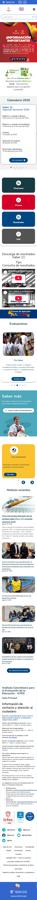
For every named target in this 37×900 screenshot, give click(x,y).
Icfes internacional (18, 457)
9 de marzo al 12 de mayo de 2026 (15, 117)
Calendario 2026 (18, 100)
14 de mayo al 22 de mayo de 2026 (16, 125)
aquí (10, 748)
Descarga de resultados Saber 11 (18, 256)
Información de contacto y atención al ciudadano (17, 707)
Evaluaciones (18, 323)
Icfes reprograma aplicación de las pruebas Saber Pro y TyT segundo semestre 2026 (17, 519)
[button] (34, 9)
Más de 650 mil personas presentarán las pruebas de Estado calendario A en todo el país (17, 627)
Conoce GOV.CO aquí (18, 896)
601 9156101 (13, 737)
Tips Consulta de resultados (18, 264)
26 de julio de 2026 (11, 142)
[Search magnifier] (35, 16)
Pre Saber (18, 360)
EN (20, 2)
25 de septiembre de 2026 (12, 150)
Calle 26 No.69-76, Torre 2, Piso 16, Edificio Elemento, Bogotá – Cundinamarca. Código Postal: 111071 (17, 718)
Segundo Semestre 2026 (15, 108)
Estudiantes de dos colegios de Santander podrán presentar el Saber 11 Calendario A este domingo (17, 659)
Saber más (11, 396)
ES (25, 2)
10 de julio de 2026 (9, 134)
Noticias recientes (18, 490)
